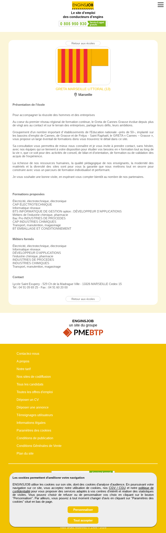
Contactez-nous (28, 353)
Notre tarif (24, 369)
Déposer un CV (28, 399)
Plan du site (25, 453)
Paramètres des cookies (34, 430)
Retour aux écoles (83, 43)
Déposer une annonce (33, 407)
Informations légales (31, 422)
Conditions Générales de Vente (39, 446)
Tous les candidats (30, 384)
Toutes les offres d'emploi (35, 392)
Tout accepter (83, 520)
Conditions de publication (35, 438)
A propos (23, 361)
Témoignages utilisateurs (35, 415)
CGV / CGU (117, 488)
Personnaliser (83, 509)
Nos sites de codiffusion (34, 376)
